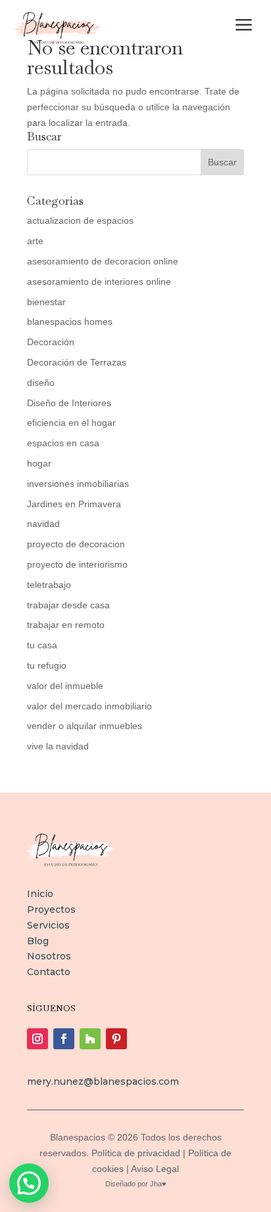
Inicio (40, 894)
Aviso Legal (154, 1168)
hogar (39, 463)
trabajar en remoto (66, 624)
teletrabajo (49, 584)
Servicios (48, 925)
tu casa (42, 645)
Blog (38, 941)
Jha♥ (158, 1184)
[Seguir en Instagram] (37, 1038)
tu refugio (46, 665)
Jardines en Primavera (74, 504)
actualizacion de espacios (80, 220)
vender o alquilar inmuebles (84, 726)
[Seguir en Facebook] (63, 1038)
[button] (29, 1183)
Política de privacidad (135, 1153)
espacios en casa (63, 443)
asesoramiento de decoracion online (102, 261)
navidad (43, 523)
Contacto (48, 972)
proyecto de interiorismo (77, 564)
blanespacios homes (69, 321)
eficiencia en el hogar (71, 422)
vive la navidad (58, 746)
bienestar (46, 302)
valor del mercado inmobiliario (89, 706)
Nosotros (49, 956)
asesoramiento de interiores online (99, 281)
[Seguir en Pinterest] (116, 1038)
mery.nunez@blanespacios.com (103, 1081)
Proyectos (51, 909)
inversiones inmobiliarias (78, 483)
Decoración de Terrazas (76, 362)
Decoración (50, 342)
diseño (41, 382)
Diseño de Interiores (69, 403)
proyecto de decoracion (76, 544)
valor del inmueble (65, 685)
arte (35, 241)
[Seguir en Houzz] (90, 1038)
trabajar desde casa (68, 605)
